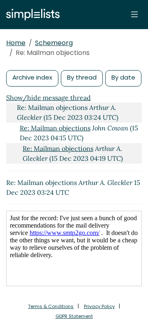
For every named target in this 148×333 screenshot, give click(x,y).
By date (123, 77)
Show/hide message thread (48, 98)
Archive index (32, 77)
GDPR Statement (74, 316)
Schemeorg (54, 43)
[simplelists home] (31, 14)
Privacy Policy (99, 306)
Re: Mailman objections (55, 128)
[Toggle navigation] (134, 14)
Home (15, 43)
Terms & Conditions (51, 306)
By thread (82, 77)
